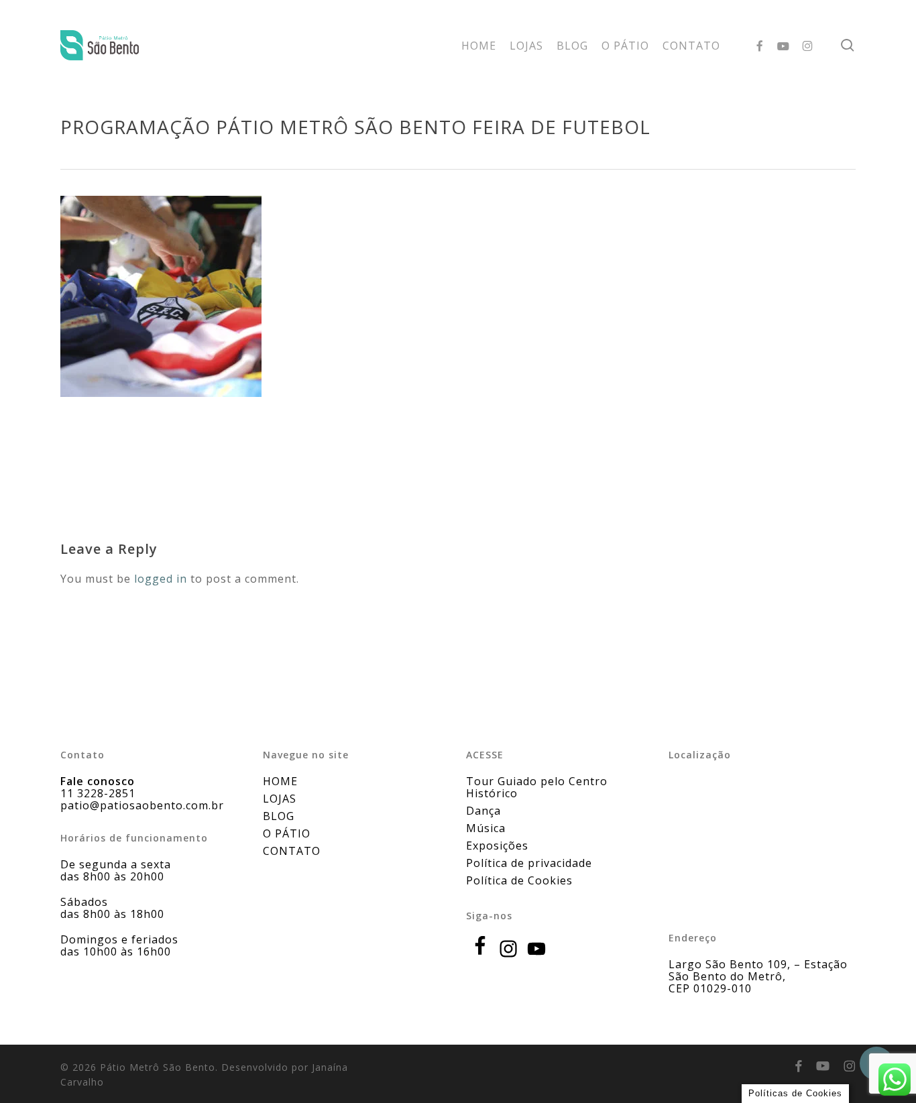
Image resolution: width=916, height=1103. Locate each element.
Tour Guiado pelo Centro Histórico (537, 787)
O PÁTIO (286, 833)
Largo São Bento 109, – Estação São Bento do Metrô (758, 970)
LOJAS (279, 799)
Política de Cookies (519, 880)
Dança (483, 811)
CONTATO (292, 851)
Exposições (497, 845)
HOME (280, 781)
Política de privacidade (529, 863)
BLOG (278, 816)
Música (486, 828)
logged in (160, 578)
